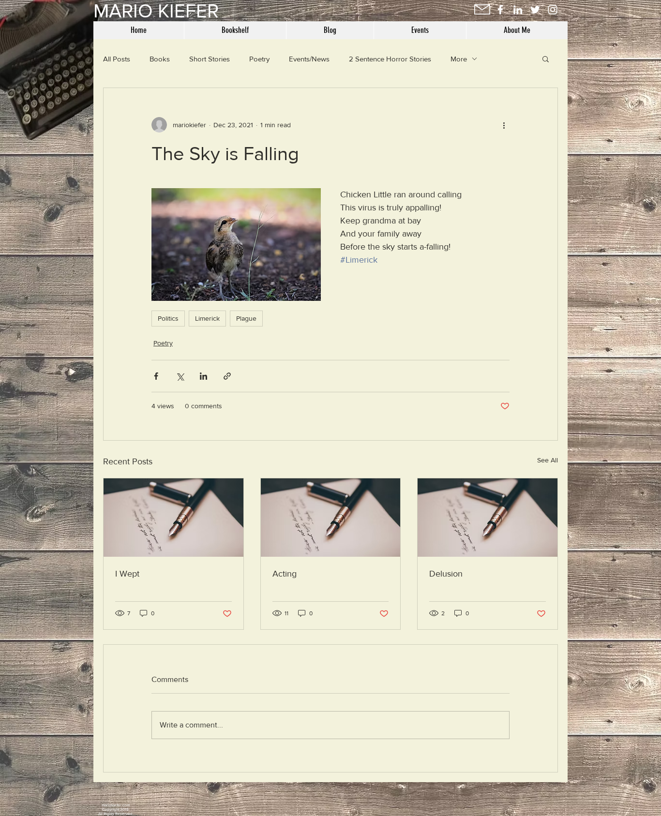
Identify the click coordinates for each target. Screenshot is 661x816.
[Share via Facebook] (156, 376)
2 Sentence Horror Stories (390, 59)
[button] (545, 58)
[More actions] (504, 125)
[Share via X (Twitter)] (179, 376)
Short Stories (209, 59)
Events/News (309, 59)
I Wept (127, 574)
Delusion (446, 574)
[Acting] (331, 517)
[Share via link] (227, 376)
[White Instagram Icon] (552, 9)
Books (160, 59)
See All (547, 460)
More (459, 59)
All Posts (116, 59)
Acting (284, 574)
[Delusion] (487, 517)
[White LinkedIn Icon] (517, 9)
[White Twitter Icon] (535, 9)
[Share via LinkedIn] (203, 376)
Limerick (207, 318)
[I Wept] (173, 517)
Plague (246, 318)
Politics (168, 318)
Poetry (259, 59)
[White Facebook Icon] (500, 9)
